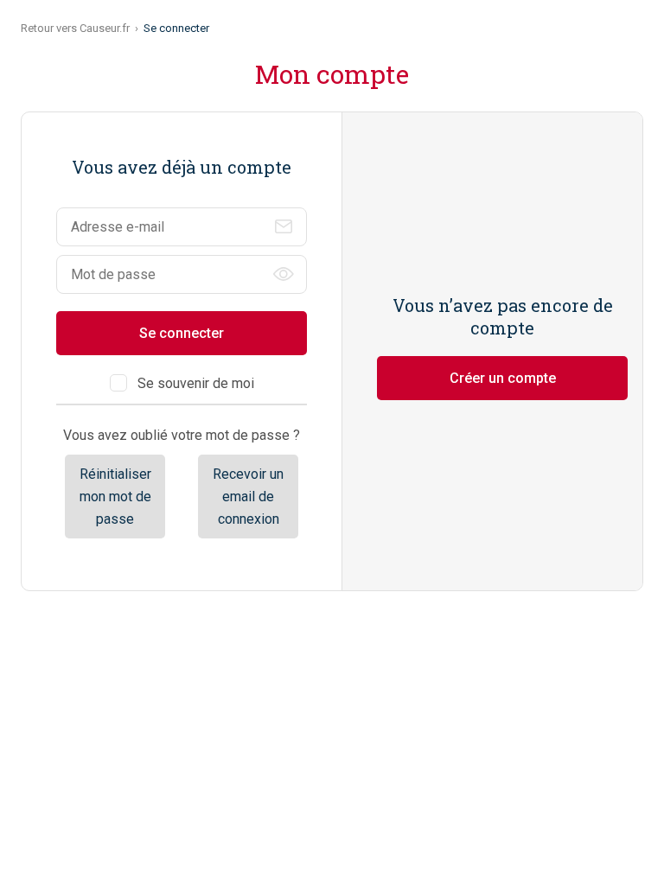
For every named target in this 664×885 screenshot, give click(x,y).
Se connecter (181, 333)
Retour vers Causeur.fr (75, 28)
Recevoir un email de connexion (248, 496)
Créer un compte (503, 378)
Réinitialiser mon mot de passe (115, 496)
